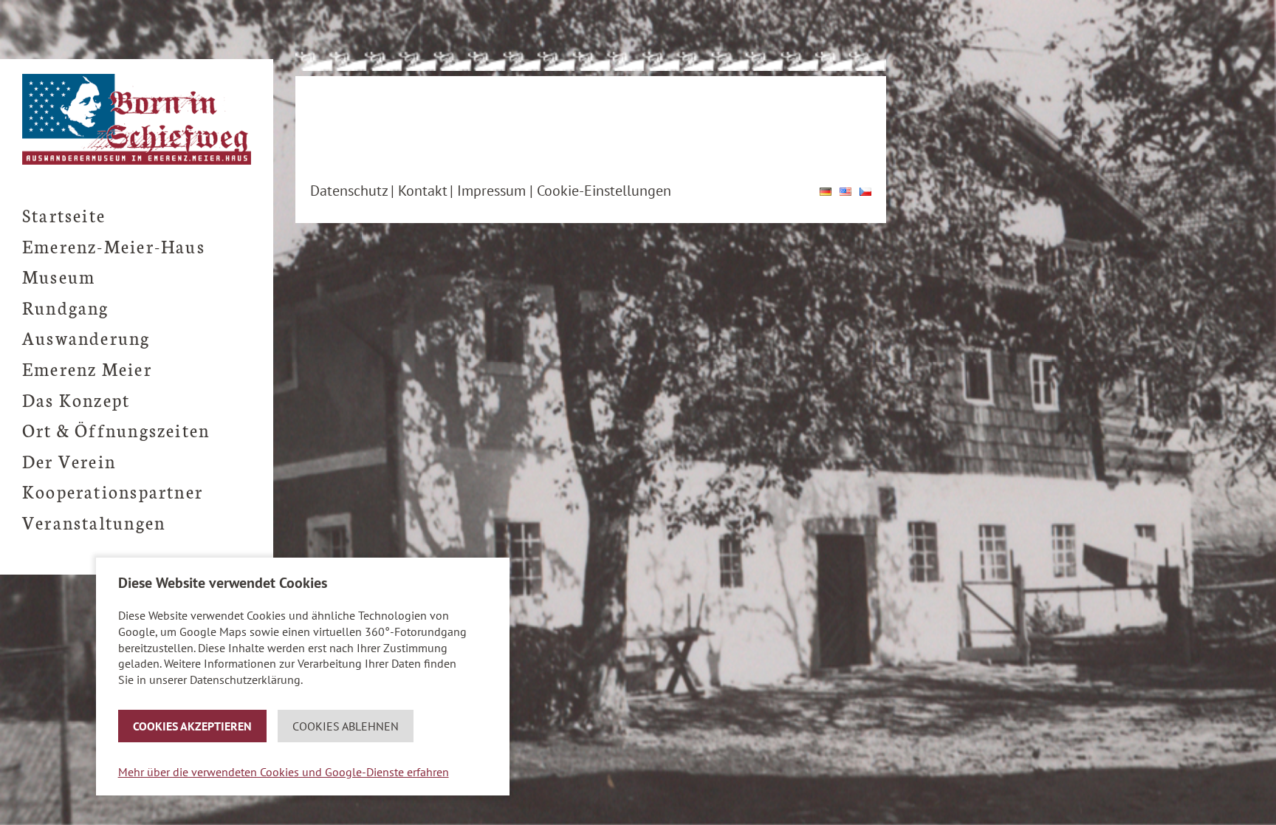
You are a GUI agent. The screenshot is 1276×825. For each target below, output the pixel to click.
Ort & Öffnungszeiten (116, 429)
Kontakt (422, 190)
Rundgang (65, 307)
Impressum (491, 190)
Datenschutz (349, 190)
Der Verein (69, 460)
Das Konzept (76, 399)
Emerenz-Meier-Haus (113, 245)
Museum (58, 276)
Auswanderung (86, 337)
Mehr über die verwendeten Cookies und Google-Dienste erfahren (283, 771)
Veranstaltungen (93, 522)
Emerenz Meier (87, 368)
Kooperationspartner (112, 491)
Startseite (64, 214)
